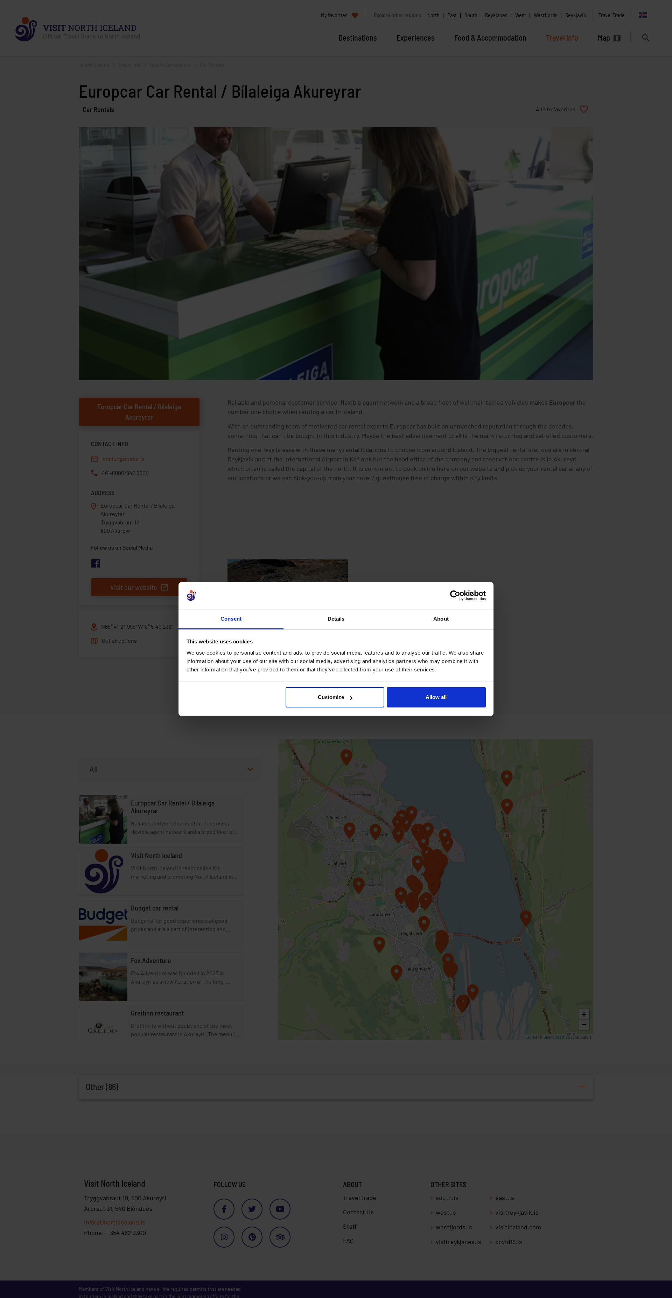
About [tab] (441, 619)
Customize (331, 697)
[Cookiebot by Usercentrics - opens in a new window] (455, 596)
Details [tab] (336, 619)
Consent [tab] (230, 619)
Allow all (436, 697)
